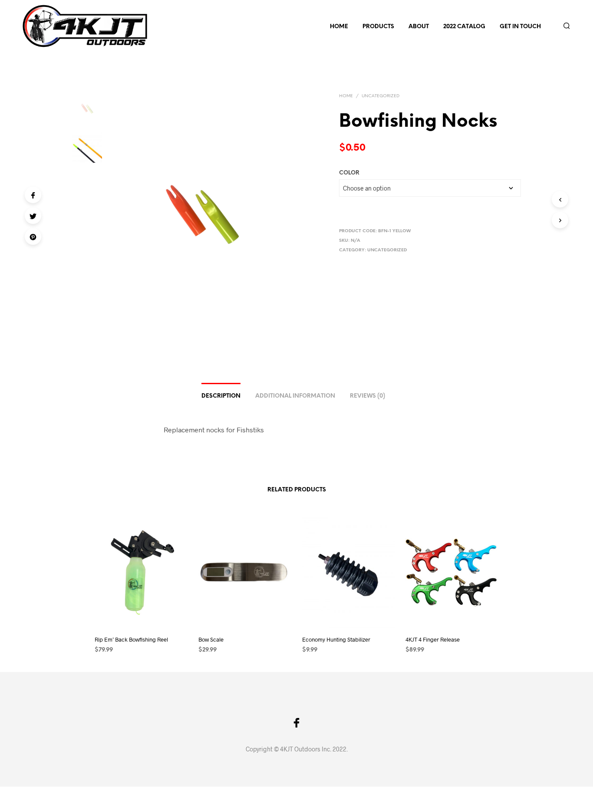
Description (220, 396)
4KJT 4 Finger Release (432, 639)
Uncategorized (380, 96)
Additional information (295, 396)
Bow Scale (211, 639)
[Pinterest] (33, 236)
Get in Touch (520, 27)
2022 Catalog (464, 27)
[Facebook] (33, 195)
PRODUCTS (378, 27)
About (419, 27)
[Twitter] (33, 215)
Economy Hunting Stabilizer (336, 639)
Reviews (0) (367, 396)
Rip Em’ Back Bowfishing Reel (131, 639)
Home (339, 27)
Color (349, 173)
